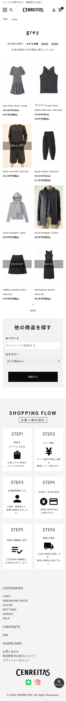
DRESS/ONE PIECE (15, 600)
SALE (6, 618)
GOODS (8, 613)
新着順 (54, 44)
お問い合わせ (11, 651)
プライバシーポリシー (16, 660)
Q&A (5, 634)
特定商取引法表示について (19, 655)
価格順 (44, 44)
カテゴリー (12, 354)
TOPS (6, 596)
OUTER (7, 605)
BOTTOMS (9, 609)
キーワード (12, 338)
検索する (33, 376)
